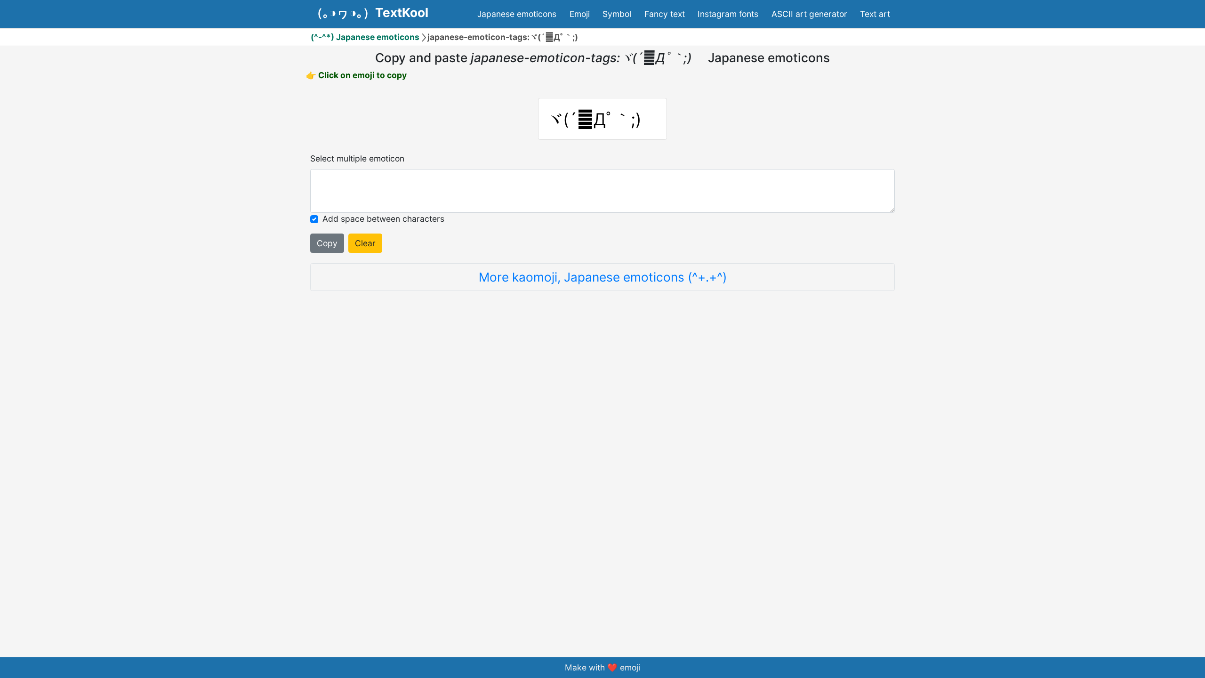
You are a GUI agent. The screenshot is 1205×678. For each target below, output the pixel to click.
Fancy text (664, 14)
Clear (365, 243)
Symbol (616, 14)
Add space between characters (383, 219)
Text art (875, 14)
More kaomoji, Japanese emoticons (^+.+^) (603, 277)
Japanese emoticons (516, 14)
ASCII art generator (809, 14)
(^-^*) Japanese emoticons (365, 37)
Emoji (580, 14)
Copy (327, 243)
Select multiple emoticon (357, 158)
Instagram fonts (728, 14)
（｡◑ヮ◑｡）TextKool (369, 12)
